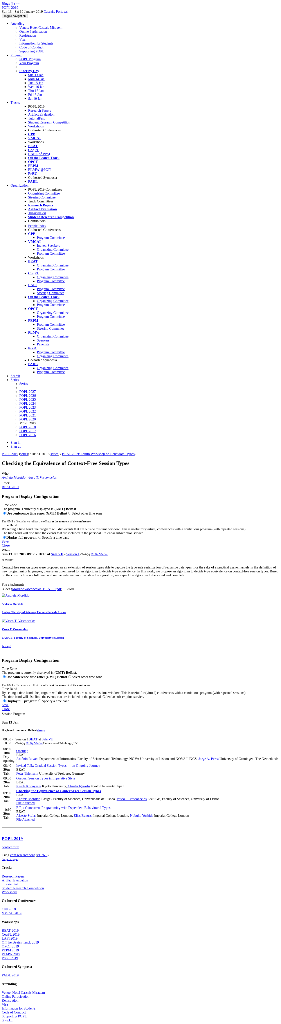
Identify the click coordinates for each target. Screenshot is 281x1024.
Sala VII (57, 554)
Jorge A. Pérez (208, 759)
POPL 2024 (27, 403)
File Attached (25, 803)
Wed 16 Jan (36, 87)
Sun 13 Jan (35, 75)
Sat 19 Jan (35, 98)
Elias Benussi (83, 815)
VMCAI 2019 (12, 913)
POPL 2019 (10, 454)
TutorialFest (36, 118)
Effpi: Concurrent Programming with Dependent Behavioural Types (63, 808)
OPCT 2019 (10, 946)
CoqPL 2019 (11, 934)
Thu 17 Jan (36, 91)
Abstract (7, 560)
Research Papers (39, 110)
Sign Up (7, 1020)
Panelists (43, 344)
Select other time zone (87, 513)
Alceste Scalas (26, 815)
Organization (20, 185)
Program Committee (51, 237)
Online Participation (33, 31)
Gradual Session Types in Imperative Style (45, 778)
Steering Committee (42, 197)
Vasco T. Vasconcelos (42, 477)
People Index (37, 226)
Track (6, 483)
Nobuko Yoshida (141, 815)
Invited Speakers (48, 245)
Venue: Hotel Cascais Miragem (40, 27)
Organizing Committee (44, 193)
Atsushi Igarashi (78, 786)
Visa (22, 39)
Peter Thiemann (27, 773)
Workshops (36, 126)
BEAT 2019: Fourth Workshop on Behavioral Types (98, 454)
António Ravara (27, 759)
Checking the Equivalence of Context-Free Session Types (58, 791)
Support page (10, 859)
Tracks (15, 102)
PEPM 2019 (10, 950)
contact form (10, 847)
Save (5, 541)
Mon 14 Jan (36, 79)
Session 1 (72, 554)
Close (6, 545)
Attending (17, 23)
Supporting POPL (31, 51)
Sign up (16, 446)
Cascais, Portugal (56, 11)
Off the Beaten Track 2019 (20, 942)
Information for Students (36, 43)
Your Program (29, 63)
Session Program (13, 714)
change (41, 730)
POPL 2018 (27, 427)
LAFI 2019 (10, 938)
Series (23, 384)
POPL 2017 (27, 431)
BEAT (33, 739)
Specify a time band (55, 537)
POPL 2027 (27, 391)
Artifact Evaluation (41, 114)
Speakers (43, 340)
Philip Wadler (99, 554)
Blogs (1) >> (11, 3)
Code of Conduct (31, 47)
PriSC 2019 (10, 958)
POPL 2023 (27, 407)
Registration (27, 35)
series (24, 454)
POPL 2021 (27, 415)
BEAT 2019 (10, 487)
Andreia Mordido (13, 477)
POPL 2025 (27, 399)
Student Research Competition (49, 122)
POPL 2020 (27, 419)
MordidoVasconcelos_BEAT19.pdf (36, 589)
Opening (22, 751)
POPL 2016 (27, 435)
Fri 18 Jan (35, 95)
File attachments (13, 584)
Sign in (15, 442)
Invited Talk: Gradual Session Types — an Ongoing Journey (58, 765)
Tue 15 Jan (35, 83)
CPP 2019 (9, 909)
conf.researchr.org (22, 855)
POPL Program (30, 59)
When (6, 550)
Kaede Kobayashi (28, 786)
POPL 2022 (27, 411)
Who (5, 473)
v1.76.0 (42, 855)
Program (16, 55)
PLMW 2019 (11, 954)
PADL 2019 (10, 975)
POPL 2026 (27, 395)
